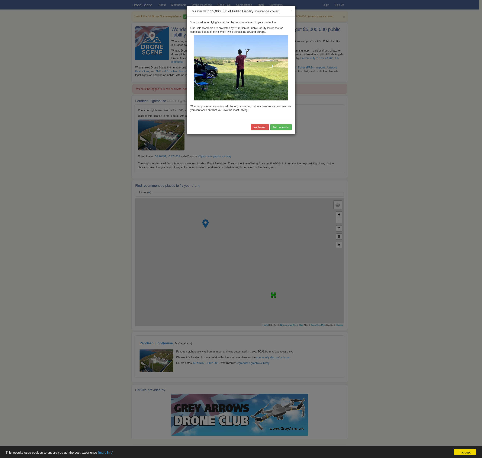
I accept (465, 452)
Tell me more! (281, 127)
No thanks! (259, 127)
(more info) (105, 452)
